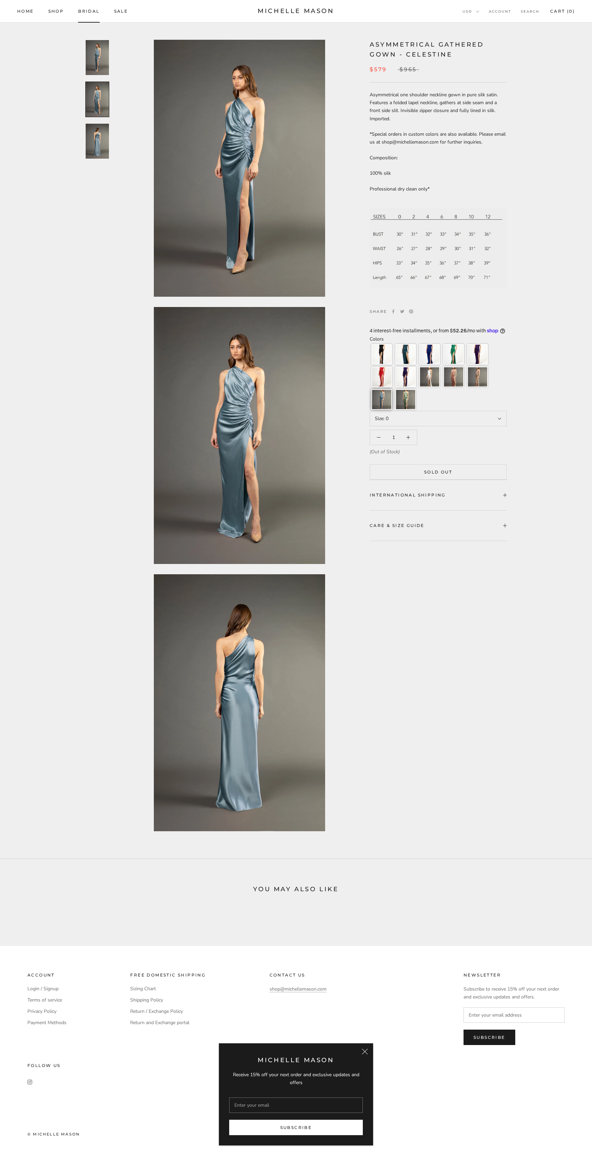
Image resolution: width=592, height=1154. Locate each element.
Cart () (562, 11)
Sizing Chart (143, 988)
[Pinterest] (411, 311)
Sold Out (438, 472)
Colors (377, 339)
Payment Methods (46, 1022)
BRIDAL (88, 11)
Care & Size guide (397, 525)
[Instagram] (29, 1081)
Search (530, 11)
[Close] (365, 1051)
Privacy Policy (42, 1011)
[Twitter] (402, 311)
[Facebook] (393, 311)
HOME (25, 11)
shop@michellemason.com (298, 989)
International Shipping (408, 495)
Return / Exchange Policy (156, 1011)
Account (500, 11)
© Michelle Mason (53, 1134)
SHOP (56, 11)
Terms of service (44, 1000)
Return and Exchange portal (159, 1022)
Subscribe (296, 1127)
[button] (381, 354)
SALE (121, 11)
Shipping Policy (146, 1000)
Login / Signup (43, 988)
